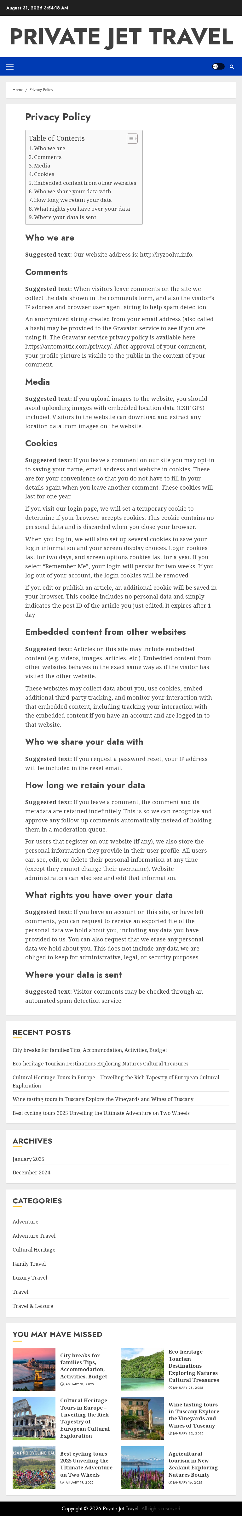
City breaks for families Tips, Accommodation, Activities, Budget (90, 1050)
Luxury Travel (30, 1277)
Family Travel (29, 1263)
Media (42, 165)
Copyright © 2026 (82, 1508)
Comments (47, 157)
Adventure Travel (34, 1235)
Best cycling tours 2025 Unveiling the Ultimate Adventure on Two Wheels (101, 1113)
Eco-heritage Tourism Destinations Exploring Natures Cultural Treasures (100, 1063)
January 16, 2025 (187, 1482)
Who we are (49, 148)
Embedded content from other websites (85, 182)
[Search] (232, 66)
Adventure (25, 1221)
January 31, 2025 (79, 1384)
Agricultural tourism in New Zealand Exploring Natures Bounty (193, 1464)
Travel (20, 1291)
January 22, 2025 (188, 1433)
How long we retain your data (73, 199)
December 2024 (31, 1172)
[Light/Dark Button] (218, 66)
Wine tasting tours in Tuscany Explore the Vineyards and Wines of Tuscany (103, 1099)
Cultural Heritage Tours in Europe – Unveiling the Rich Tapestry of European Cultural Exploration (85, 1418)
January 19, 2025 (79, 1482)
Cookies (44, 174)
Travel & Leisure (33, 1306)
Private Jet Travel (121, 36)
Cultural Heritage (34, 1249)
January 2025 (28, 1158)
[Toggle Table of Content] (129, 138)
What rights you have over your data (82, 208)
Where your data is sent (65, 217)
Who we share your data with (72, 191)
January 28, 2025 (188, 1388)
